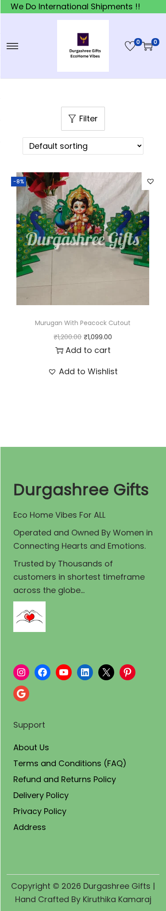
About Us (31, 747)
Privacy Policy (39, 811)
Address (29, 827)
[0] (130, 46)
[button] (150, 181)
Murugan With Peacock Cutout (83, 322)
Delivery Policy (41, 795)
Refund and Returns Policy (64, 779)
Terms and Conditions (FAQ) (70, 763)
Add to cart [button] (88, 350)
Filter (88, 118)
